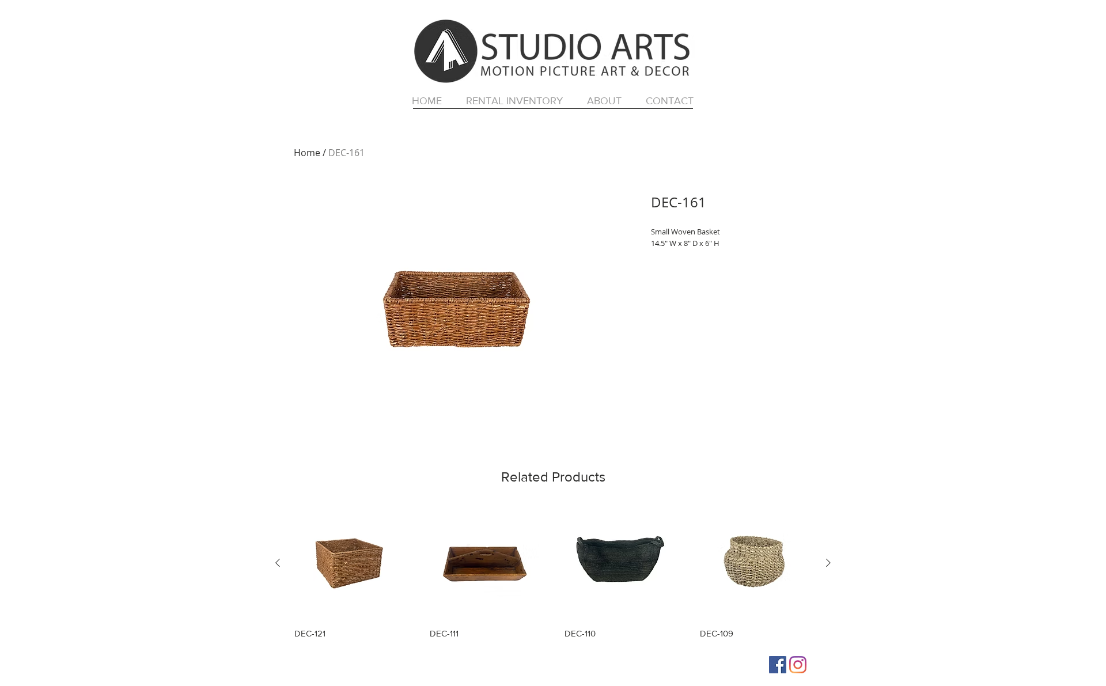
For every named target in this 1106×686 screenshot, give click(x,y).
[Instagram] (797, 664)
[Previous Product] (278, 563)
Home (307, 152)
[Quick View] (350, 563)
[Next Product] (828, 563)
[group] (553, 572)
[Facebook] (777, 664)
